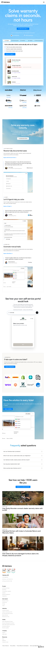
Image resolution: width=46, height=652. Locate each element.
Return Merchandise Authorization (8, 624)
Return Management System (7, 621)
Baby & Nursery (5, 615)
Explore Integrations (9, 366)
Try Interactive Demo (23, 138)
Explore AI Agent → (7, 206)
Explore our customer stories (23, 486)
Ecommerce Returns (6, 626)
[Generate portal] (37, 312)
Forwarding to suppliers (6, 591)
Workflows (4, 589)
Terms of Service (5, 645)
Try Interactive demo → (23, 28)
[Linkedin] (39, 646)
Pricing (3, 603)
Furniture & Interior (5, 610)
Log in (3, 605)
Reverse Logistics (5, 627)
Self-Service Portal (5, 588)
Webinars (4, 640)
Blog (3, 638)
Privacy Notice (12, 645)
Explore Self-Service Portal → (12, 54)
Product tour (4, 602)
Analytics (4, 592)
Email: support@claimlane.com (35, 645)
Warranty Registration (6, 594)
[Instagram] (41, 646)
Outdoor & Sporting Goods (7, 611)
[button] (43, 2)
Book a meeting (8, 409)
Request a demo (5, 600)
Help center (4, 634)
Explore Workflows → (8, 253)
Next (23, 344)
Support (3, 632)
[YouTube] (43, 646)
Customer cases (5, 642)
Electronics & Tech (5, 616)
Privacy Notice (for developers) (23, 645)
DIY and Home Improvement (7, 613)
